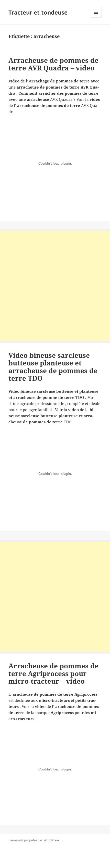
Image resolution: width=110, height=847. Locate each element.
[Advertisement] (55, 286)
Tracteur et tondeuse (38, 12)
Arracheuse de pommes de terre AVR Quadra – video (53, 64)
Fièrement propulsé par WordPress (33, 840)
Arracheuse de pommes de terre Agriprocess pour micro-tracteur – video (53, 673)
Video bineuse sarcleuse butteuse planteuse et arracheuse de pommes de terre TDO (52, 367)
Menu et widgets (96, 17)
